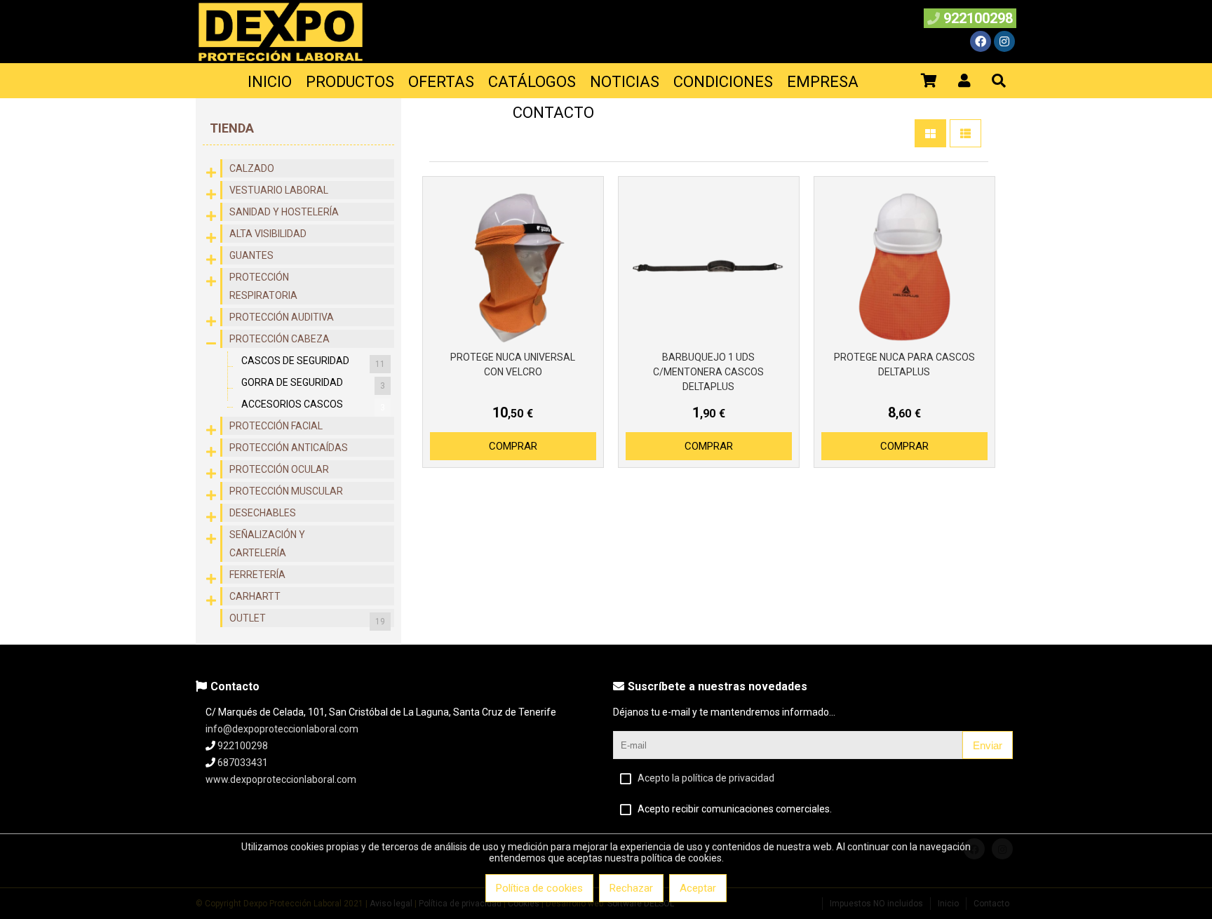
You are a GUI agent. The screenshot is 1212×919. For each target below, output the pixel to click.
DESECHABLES (262, 512)
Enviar (987, 745)
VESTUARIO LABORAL (278, 190)
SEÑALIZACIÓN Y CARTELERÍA (267, 543)
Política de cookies (539, 888)
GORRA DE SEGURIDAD (313, 384)
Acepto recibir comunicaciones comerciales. (735, 808)
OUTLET (307, 619)
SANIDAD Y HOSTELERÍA (284, 211)
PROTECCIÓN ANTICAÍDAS (288, 447)
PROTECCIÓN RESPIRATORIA (263, 286)
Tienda (232, 128)
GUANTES (251, 255)
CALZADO (251, 168)
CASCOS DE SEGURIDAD (313, 362)
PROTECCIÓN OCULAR (279, 469)
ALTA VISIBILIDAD (268, 233)
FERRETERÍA (257, 574)
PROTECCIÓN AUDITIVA (281, 317)
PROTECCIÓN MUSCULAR (286, 491)
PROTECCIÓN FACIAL (276, 425)
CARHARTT (255, 596)
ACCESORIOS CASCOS (313, 405)
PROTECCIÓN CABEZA (279, 338)
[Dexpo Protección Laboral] (280, 59)
